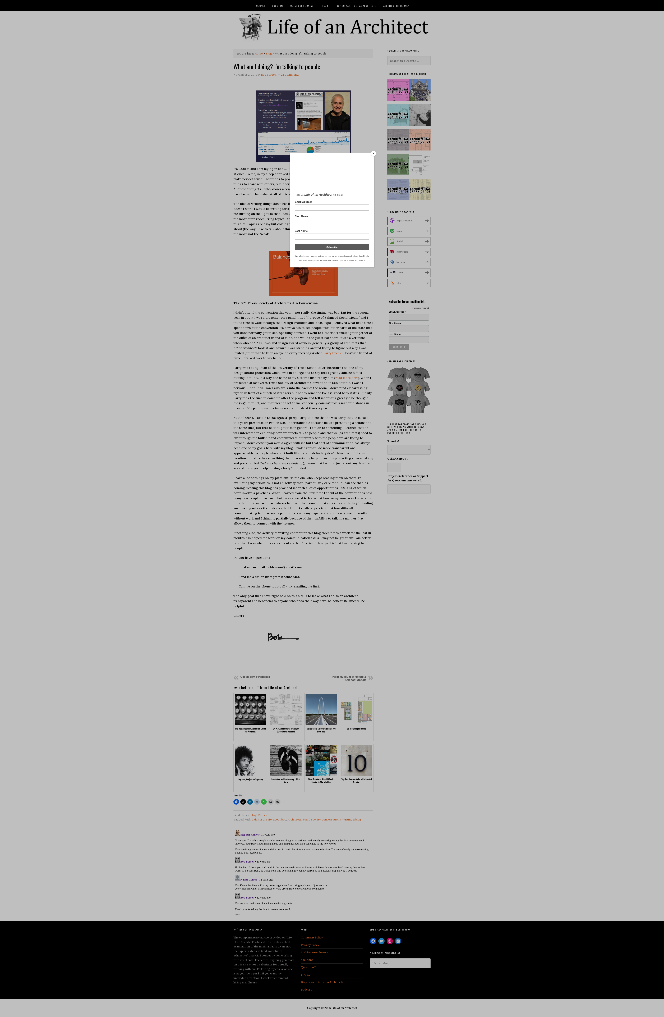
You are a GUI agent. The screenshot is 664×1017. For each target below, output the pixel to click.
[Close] (373, 153)
